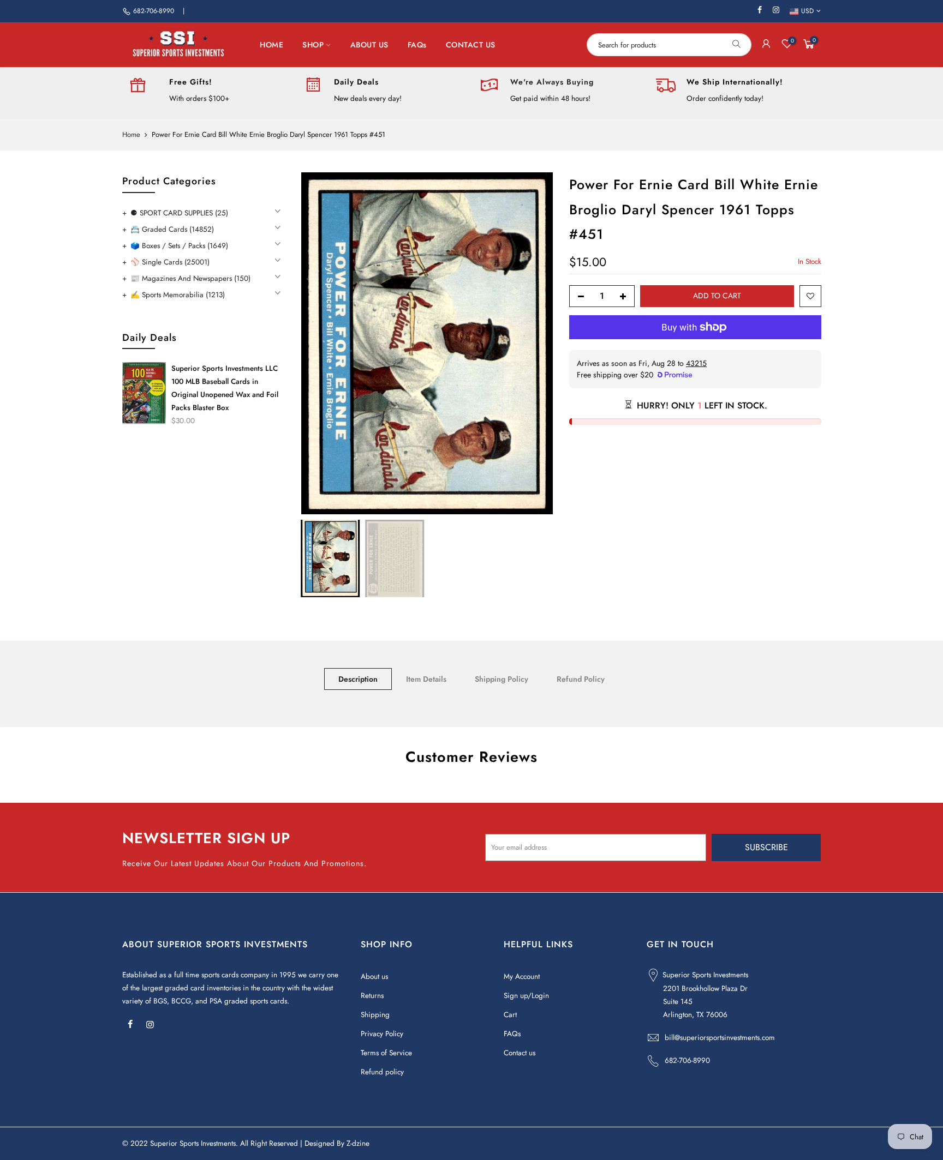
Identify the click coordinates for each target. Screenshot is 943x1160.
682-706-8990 (153, 11)
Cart (510, 1014)
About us (374, 976)
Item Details (426, 679)
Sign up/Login (526, 995)
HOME (271, 44)
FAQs (417, 44)
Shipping (375, 1014)
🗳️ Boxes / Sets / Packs (179, 246)
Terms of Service (386, 1053)
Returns (372, 995)
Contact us (519, 1053)
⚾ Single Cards (170, 262)
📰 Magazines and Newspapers (190, 278)
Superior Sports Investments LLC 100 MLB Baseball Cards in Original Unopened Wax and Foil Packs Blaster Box (224, 388)
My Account (522, 976)
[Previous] (319, 343)
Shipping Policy (501, 679)
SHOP (313, 44)
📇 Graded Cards (172, 229)
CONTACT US (471, 44)
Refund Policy (581, 679)
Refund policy (382, 1072)
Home (131, 135)
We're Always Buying (552, 81)
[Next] (533, 343)
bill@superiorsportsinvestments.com (720, 1037)
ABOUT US (369, 44)
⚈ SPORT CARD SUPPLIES (179, 213)
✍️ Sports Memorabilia (177, 295)
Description (358, 679)
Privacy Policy (382, 1034)
